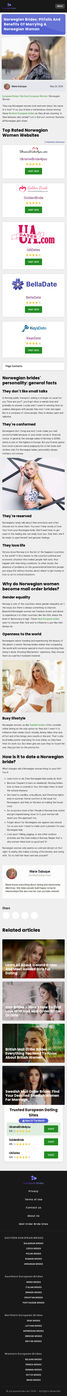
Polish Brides (33, 1254)
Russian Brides (33, 1259)
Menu (60, 6)
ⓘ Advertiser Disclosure (54, 142)
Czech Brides (33, 1248)
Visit (51, 1129)
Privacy (33, 1191)
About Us (33, 1215)
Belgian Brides (33, 1359)
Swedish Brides (33, 1336)
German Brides (33, 1370)
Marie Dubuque (19, 86)
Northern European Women (33, 96)
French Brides (33, 1365)
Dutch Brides (33, 1375)
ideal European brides (48, 618)
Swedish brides (37, 725)
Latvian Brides (33, 1326)
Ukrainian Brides (33, 1264)
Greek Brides (33, 1282)
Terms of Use (33, 1199)
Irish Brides (33, 1321)
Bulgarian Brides (33, 1243)
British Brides (33, 1341)
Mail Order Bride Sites (33, 1224)
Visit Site (33, 171)
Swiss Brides (33, 1380)
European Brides (10, 96)
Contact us (33, 1207)
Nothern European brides (21, 113)
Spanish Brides (33, 1292)
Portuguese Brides (33, 1303)
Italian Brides (34, 1287)
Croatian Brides (33, 1298)
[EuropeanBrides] (15, 6)
